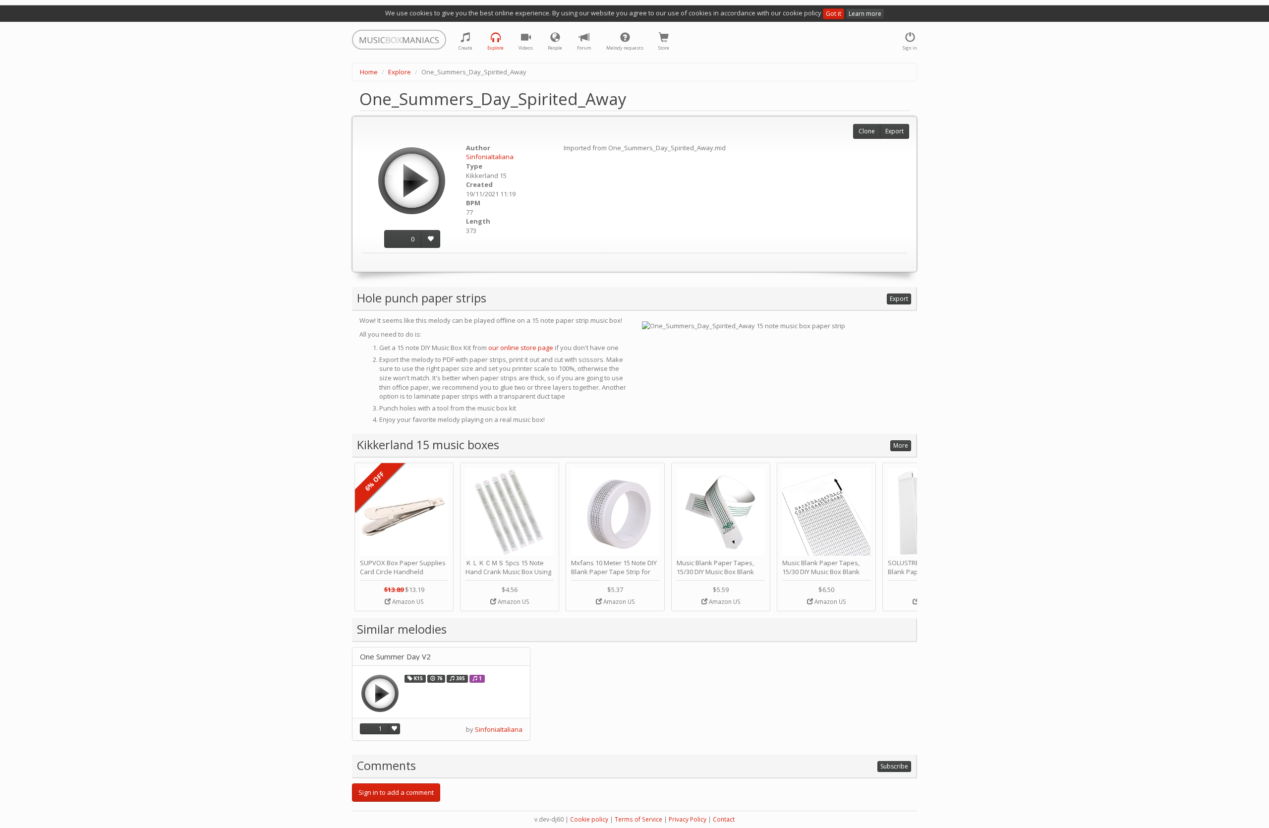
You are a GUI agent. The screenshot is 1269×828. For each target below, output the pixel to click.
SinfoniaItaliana (490, 156)
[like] (430, 239)
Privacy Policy (687, 819)
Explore (399, 71)
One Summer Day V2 (395, 656)
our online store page (520, 347)
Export (894, 131)
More (900, 445)
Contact (724, 819)
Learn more (865, 13)
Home (369, 71)
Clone (867, 131)
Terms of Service (638, 819)
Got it (833, 13)
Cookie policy (589, 819)
